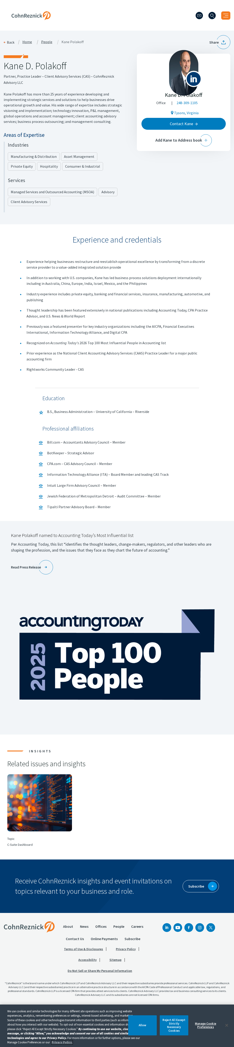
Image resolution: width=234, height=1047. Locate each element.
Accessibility (87, 960)
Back (10, 42)
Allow (142, 1025)
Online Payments (104, 938)
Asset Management (79, 156)
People (46, 42)
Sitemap (115, 960)
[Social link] (166, 927)
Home (27, 42)
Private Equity (22, 166)
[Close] (227, 1025)
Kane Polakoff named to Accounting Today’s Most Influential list (72, 535)
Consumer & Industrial (82, 166)
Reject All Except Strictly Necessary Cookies (173, 1025)
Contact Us (75, 938)
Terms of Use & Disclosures (83, 949)
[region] (117, 1026)
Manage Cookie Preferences (205, 1025)
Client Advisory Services (29, 201)
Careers (137, 926)
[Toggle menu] (225, 15)
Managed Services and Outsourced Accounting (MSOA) (52, 192)
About (68, 926)
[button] (219, 42)
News (84, 926)
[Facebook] (188, 927)
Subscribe (132, 938)
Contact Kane (181, 123)
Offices (100, 926)
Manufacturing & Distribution (34, 156)
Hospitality (49, 166)
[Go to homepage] (29, 927)
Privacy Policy (126, 949)
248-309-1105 (187, 102)
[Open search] (212, 15)
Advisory (107, 192)
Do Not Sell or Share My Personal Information (100, 971)
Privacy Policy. (62, 1042)
